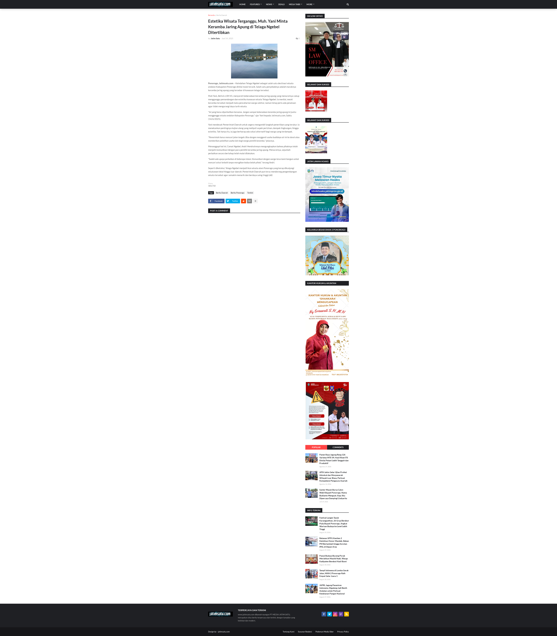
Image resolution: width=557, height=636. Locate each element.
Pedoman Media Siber (324, 631)
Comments (338, 447)
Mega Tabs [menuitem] (294, 4)
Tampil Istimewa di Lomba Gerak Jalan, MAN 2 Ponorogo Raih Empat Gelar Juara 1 (334, 573)
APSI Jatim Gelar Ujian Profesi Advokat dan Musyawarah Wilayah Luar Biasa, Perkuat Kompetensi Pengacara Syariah (333, 476)
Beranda (211, 15)
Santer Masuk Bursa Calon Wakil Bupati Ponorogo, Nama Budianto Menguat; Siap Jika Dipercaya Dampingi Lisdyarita (333, 494)
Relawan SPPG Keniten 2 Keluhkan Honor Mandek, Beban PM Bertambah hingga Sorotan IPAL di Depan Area (334, 542)
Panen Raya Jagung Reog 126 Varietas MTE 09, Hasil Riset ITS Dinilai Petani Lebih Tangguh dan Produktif (334, 458)
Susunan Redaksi (305, 631)
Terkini (250, 193)
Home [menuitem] (242, 4)
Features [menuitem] (255, 4)
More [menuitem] (309, 4)
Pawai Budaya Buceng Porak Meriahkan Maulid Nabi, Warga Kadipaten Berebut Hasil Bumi (333, 558)
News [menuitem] (269, 4)
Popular (316, 447)
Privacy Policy (343, 631)
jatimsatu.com (224, 631)
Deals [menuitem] (281, 4)
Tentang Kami (288, 631)
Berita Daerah (221, 15)
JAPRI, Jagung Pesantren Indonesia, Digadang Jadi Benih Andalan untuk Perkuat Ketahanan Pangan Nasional (333, 589)
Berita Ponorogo (237, 193)
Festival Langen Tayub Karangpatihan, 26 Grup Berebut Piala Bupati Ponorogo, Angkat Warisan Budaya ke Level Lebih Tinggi (334, 523)
